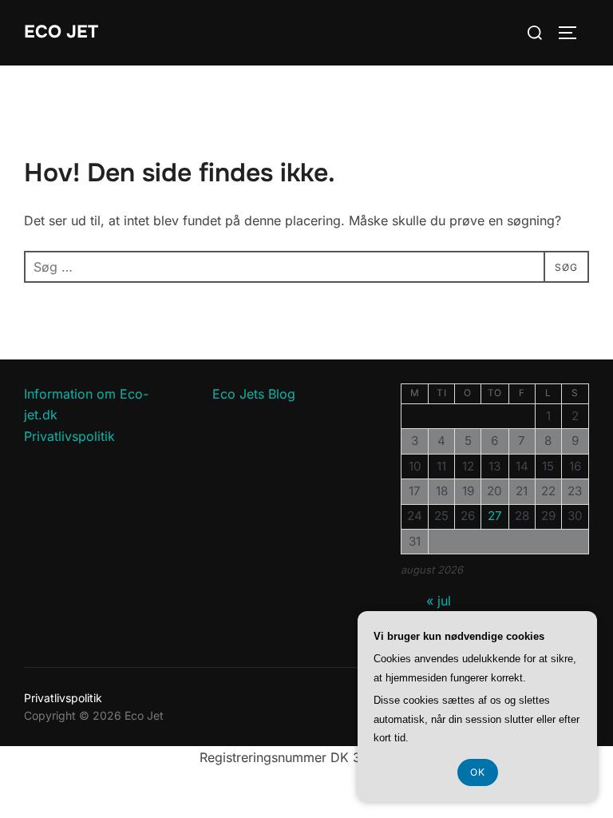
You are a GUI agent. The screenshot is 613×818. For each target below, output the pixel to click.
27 (495, 515)
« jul (438, 601)
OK (477, 772)
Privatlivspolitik (69, 436)
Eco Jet (61, 32)
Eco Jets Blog (253, 394)
